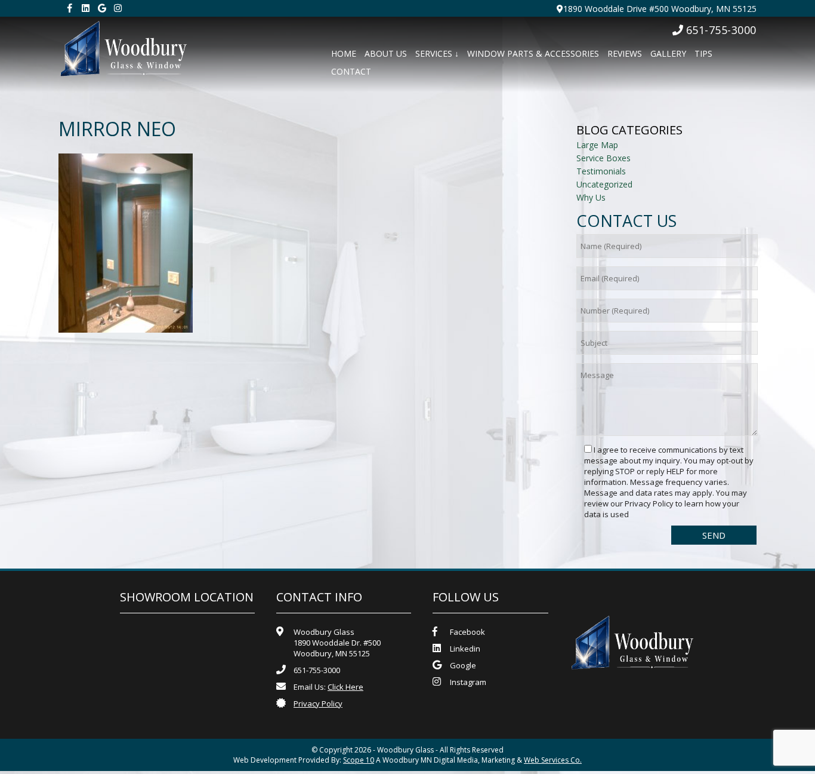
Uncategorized (604, 184)
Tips (703, 53)
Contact (351, 71)
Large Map (597, 144)
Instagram (468, 682)
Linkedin (465, 648)
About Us (386, 53)
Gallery (668, 53)
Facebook (467, 631)
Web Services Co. (553, 760)
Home (343, 53)
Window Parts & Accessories (533, 53)
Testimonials (601, 171)
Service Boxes (603, 158)
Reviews (624, 53)
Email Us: (328, 686)
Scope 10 (358, 760)
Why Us (591, 197)
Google (463, 665)
